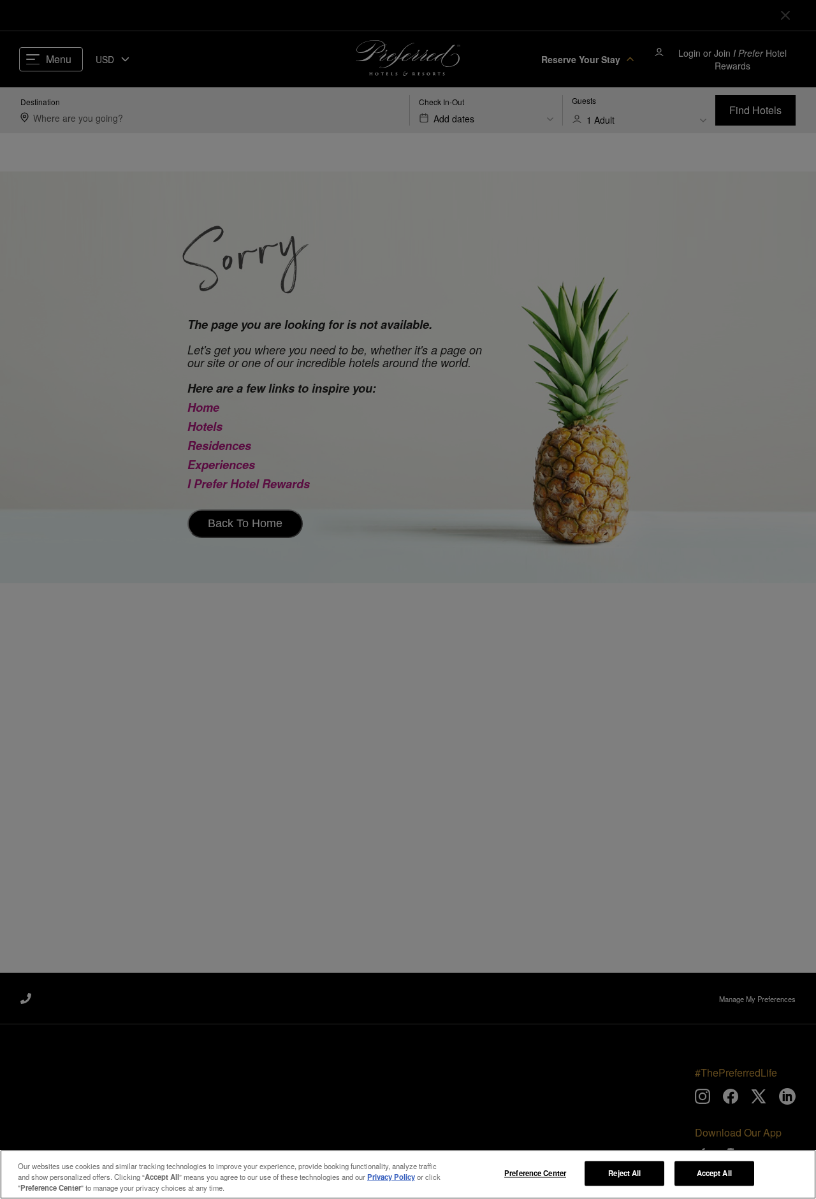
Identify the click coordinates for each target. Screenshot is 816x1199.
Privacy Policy (391, 1177)
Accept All (714, 1173)
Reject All (624, 1173)
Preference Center (535, 1173)
